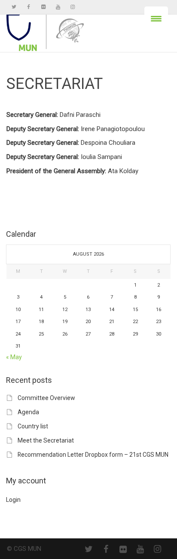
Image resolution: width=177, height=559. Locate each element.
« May (14, 357)
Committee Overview (46, 397)
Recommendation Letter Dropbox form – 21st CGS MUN (93, 454)
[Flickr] (43, 7)
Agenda (28, 412)
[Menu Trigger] (156, 18)
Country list (33, 426)
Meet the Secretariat (46, 440)
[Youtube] (58, 7)
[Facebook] (28, 7)
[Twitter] (14, 7)
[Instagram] (72, 7)
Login (13, 499)
